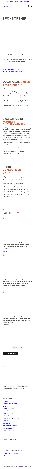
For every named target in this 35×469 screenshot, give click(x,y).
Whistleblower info (24, 1)
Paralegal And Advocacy (10, 403)
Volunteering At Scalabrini (10, 425)
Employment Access (9, 408)
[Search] (27, 6)
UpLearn (5, 421)
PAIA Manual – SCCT (9, 456)
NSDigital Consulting (18, 466)
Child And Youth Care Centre (11, 418)
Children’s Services (8, 430)
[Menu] (31, 6)
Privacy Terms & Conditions (11, 453)
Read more (5, 251)
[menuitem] (27, 6)
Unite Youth (6, 416)
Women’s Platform (8, 413)
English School (7, 411)
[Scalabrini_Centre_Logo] (14, 6)
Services (5, 401)
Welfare (5, 406)
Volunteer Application (9, 428)
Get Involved (6, 423)
